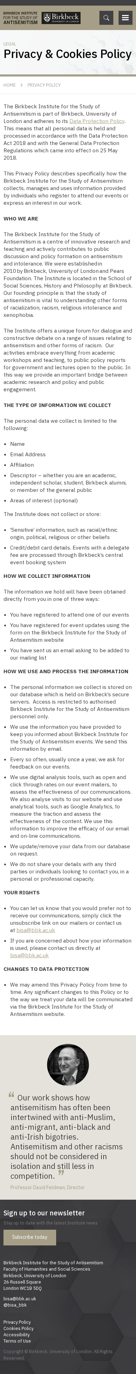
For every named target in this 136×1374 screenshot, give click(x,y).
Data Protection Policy (96, 120)
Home (9, 85)
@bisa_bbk (15, 1305)
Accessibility (16, 1334)
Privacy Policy (44, 85)
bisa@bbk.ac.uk (35, 929)
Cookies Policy (18, 1328)
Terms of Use (17, 1341)
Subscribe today (29, 1237)
